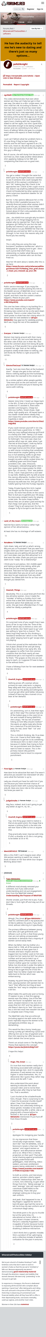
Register (30, 9)
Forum (21, 22)
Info (29, 22)
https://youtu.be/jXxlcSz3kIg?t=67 (23, 1047)
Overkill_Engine (15, 679)
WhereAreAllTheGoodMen (21, 16)
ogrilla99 (8, 95)
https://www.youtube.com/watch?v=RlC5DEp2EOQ (19, 301)
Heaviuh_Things (13, 590)
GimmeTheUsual (13, 365)
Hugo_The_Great (17, 1062)
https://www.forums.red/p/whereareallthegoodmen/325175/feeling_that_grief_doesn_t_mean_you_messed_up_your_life (25, 268)
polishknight (20, 64)
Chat (13, 22)
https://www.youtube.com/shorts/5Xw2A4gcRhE (26, 422)
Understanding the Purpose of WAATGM (24, 895)
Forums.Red (8, 28)
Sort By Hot (36, 28)
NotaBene (8, 542)
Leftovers (7, 33)
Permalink (17, 68)
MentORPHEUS (10, 851)
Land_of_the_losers (12, 521)
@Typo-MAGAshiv (32, 918)
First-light (8, 768)
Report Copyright (21, 84)
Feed (6, 22)
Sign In (40, 9)
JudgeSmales (12, 800)
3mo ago (37, 95)
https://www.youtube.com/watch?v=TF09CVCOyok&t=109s (28, 1169)
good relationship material (25, 1272)
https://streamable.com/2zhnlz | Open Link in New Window (21, 77)
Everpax (7, 333)
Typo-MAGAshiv (13, 879)
